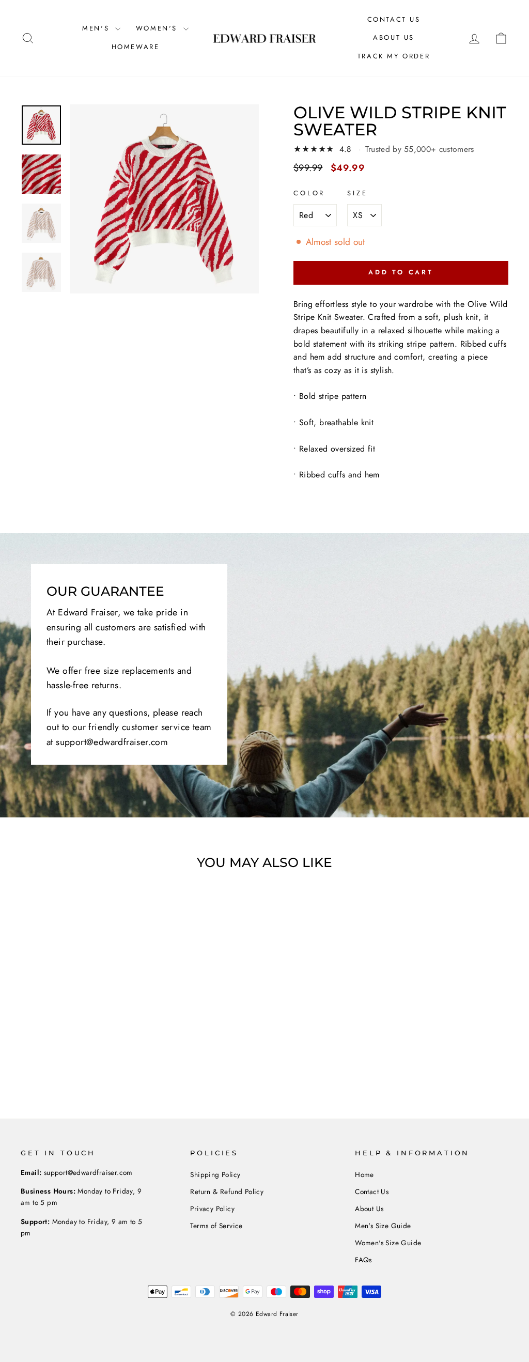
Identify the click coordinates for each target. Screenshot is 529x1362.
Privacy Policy (212, 1208)
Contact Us (394, 19)
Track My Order (393, 56)
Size (357, 193)
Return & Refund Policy (226, 1191)
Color (309, 193)
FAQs (363, 1260)
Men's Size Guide (383, 1225)
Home (364, 1174)
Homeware (136, 47)
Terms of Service (216, 1225)
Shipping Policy (215, 1174)
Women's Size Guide (388, 1242)
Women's (158, 28)
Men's (97, 28)
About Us (393, 37)
